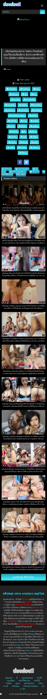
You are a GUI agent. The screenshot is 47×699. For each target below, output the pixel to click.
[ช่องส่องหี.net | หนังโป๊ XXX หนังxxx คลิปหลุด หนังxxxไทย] (19, 4)
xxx (34, 94)
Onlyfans (25, 89)
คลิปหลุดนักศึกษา (19, 172)
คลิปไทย (13, 121)
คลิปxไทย (24, 110)
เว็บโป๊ (39, 678)
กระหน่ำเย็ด (30, 99)
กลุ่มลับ (23, 105)
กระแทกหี (10, 105)
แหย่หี (11, 147)
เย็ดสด (13, 142)
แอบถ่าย (35, 172)
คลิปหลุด (12, 89)
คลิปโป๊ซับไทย (24, 681)
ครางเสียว (36, 105)
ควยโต (35, 121)
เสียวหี (24, 142)
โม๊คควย (35, 147)
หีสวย (34, 131)
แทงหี (35, 142)
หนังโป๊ (14, 131)
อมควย (13, 137)
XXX (23, 631)
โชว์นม (23, 147)
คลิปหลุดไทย (29, 683)
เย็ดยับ (34, 137)
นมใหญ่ (35, 126)
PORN (8, 683)
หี (24, 131)
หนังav (27, 650)
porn (37, 89)
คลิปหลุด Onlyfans (18, 115)
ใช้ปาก (24, 153)
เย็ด (24, 137)
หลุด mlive (20, 645)
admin (27, 80)
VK (26, 94)
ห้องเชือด (21, 175)
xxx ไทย (16, 99)
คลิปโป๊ (34, 115)
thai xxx (15, 94)
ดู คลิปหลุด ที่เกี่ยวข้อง (23, 577)
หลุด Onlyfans (23, 169)
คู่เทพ (12, 126)
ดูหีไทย (23, 126)
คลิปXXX (10, 110)
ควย (24, 121)
